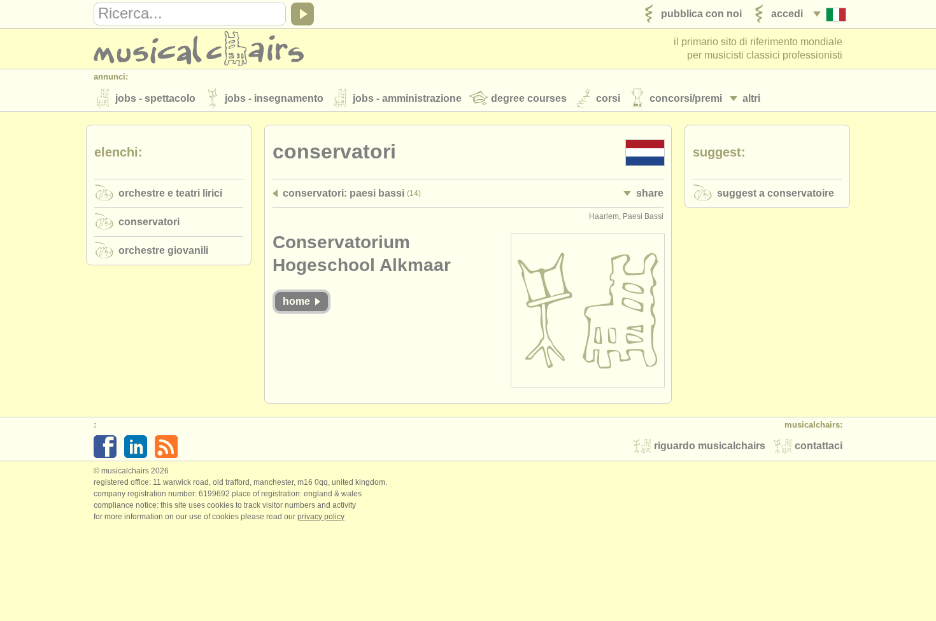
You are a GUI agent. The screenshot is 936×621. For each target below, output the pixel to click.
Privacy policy (320, 516)
